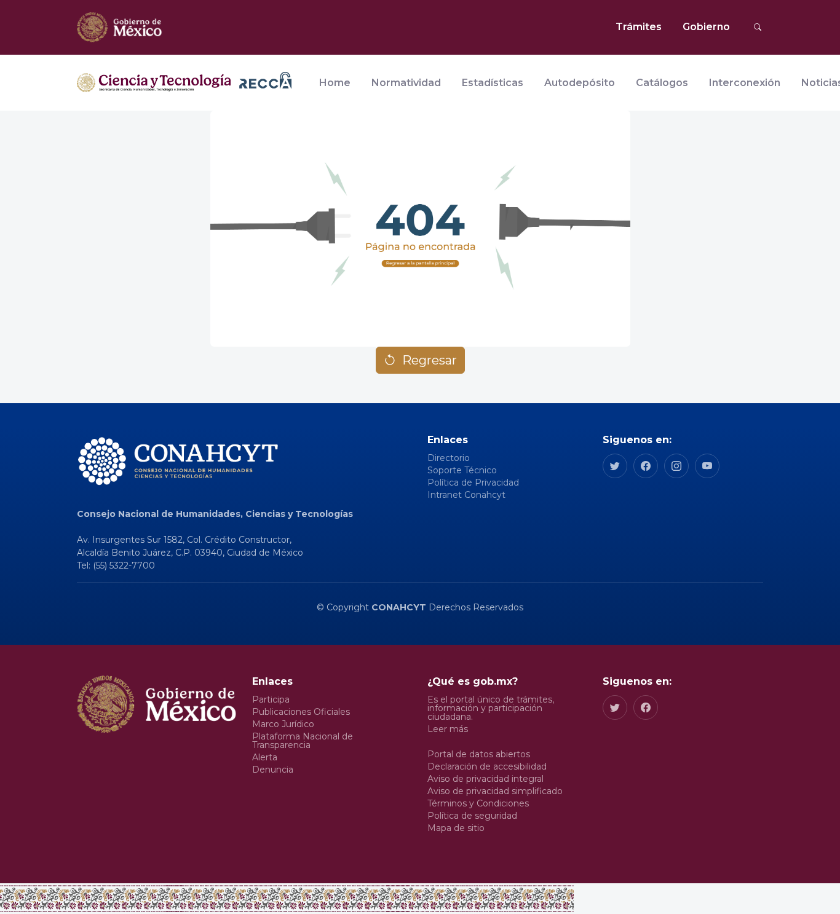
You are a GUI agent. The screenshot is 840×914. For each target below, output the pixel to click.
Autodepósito (579, 83)
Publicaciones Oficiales (301, 711)
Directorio (448, 458)
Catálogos (662, 83)
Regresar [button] (429, 360)
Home (335, 83)
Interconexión (744, 83)
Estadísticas (492, 83)
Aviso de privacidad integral (485, 778)
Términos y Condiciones (478, 803)
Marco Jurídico (283, 724)
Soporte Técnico (462, 470)
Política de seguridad (472, 815)
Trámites (639, 27)
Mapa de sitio (456, 828)
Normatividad (406, 83)
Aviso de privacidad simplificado (495, 791)
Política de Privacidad (473, 482)
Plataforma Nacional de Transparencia (302, 740)
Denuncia (272, 769)
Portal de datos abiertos (478, 754)
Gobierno (706, 27)
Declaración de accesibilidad (487, 766)
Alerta (264, 757)
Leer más (447, 729)
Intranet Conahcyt (466, 494)
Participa (271, 699)
